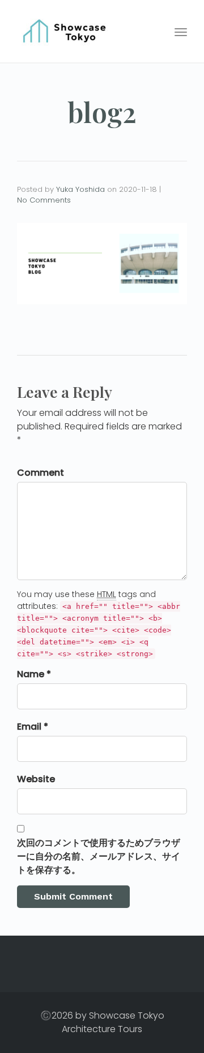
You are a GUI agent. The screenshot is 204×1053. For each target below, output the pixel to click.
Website (36, 779)
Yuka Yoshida (80, 189)
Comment (40, 472)
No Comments (44, 200)
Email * (32, 726)
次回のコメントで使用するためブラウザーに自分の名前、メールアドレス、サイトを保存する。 (98, 856)
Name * (34, 674)
